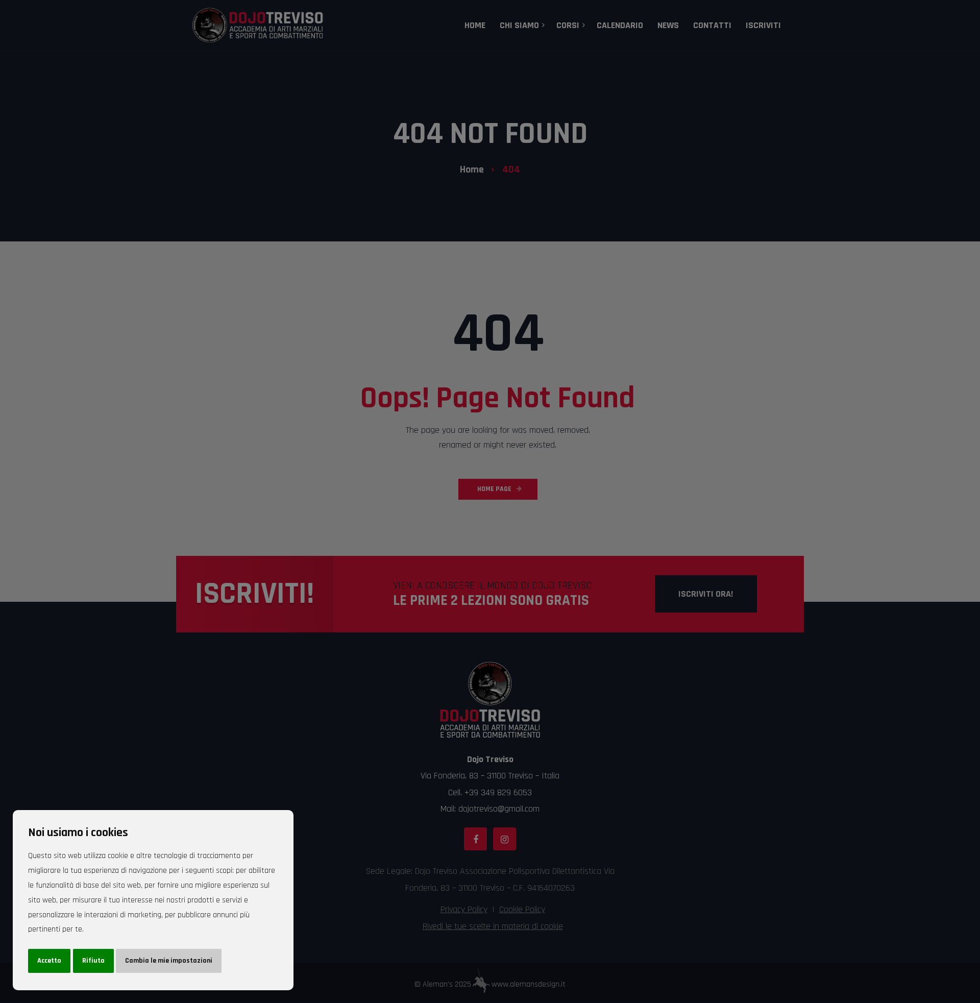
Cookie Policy (522, 909)
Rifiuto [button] (93, 960)
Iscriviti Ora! (705, 594)
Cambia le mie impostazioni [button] (168, 960)
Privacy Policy (463, 909)
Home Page (494, 489)
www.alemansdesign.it (529, 984)
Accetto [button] (49, 960)
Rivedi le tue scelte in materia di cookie (493, 926)
